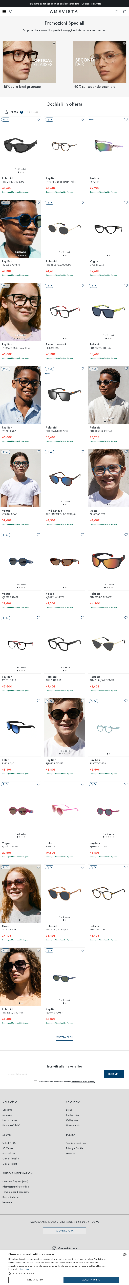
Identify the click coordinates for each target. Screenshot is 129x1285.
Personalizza (9, 1153)
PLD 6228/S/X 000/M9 (59, 263)
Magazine (7, 1115)
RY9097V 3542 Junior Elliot (16, 346)
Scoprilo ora (64, 1230)
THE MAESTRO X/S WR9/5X (61, 512)
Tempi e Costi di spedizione (16, 1192)
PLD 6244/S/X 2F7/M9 (102, 679)
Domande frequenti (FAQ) (15, 1181)
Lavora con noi (10, 1120)
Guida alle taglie (11, 1158)
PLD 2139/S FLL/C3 (100, 346)
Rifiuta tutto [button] (35, 1279)
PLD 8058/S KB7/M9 (101, 429)
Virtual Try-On (9, 1143)
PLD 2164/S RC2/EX (57, 429)
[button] (18, 172)
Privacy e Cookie (74, 1148)
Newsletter (8, 1202)
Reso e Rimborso (11, 1197)
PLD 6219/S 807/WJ (13, 1011)
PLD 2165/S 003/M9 (13, 180)
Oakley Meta (72, 1120)
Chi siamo (7, 1109)
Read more (24, 1269)
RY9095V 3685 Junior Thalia (61, 180)
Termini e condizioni (76, 1143)
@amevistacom (67, 1248)
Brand (69, 1109)
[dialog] (64, 1267)
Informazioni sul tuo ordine (16, 1186)
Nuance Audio (73, 1125)
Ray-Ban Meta (72, 1115)
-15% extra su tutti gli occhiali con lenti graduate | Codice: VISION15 (64, 3)
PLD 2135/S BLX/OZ (101, 596)
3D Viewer (8, 1148)
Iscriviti (113, 1074)
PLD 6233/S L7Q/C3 (57, 928)
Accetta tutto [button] (91, 1279)
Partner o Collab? (11, 1125)
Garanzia (70, 1153)
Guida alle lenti (10, 1163)
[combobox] (124, 1254)
